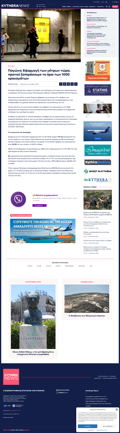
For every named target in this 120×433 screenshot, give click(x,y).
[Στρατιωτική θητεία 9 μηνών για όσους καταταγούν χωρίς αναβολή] (98, 200)
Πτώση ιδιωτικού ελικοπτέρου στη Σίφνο (98, 240)
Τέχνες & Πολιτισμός (93, 41)
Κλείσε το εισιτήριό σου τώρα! (21, 215)
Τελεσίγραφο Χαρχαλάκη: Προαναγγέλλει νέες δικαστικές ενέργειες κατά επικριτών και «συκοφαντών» (96, 36)
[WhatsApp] (64, 84)
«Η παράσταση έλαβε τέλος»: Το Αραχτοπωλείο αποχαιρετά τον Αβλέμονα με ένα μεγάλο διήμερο (97, 19)
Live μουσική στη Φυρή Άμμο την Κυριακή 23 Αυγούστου (97, 27)
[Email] (72, 84)
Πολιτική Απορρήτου (102, 430)
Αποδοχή (87, 426)
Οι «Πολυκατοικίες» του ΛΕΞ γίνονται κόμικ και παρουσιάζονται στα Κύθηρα (98, 44)
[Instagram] (114, 2)
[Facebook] (112, 2)
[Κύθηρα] (11, 377)
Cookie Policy (91, 430)
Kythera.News (7, 430)
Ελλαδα (11, 66)
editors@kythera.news (15, 410)
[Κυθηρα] (19, 5)
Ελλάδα (85, 217)
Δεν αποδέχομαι (108, 426)
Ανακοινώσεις (91, 24)
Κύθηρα (89, 15)
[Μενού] (109, 7)
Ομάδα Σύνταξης (13, 84)
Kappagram (26, 430)
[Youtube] (116, 2)
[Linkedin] (118, 2)
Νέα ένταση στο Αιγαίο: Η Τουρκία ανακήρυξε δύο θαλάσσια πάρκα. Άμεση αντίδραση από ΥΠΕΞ (97, 248)
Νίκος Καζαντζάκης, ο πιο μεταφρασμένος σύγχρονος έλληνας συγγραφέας (33, 353)
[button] (117, 409)
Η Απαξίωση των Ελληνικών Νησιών (87, 316)
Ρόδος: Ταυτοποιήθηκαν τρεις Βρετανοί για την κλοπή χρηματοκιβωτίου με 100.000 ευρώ (97, 223)
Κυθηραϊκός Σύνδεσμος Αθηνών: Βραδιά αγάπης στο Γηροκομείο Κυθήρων (97, 52)
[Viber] (75, 84)
